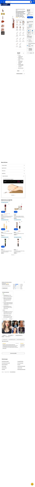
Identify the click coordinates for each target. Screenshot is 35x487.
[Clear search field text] (29, 2)
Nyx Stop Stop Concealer (5, 361)
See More (12, 195)
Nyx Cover (19, 364)
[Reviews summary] (21, 17)
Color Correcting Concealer (21, 366)
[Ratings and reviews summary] (24, 282)
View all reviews (5, 288)
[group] (20, 17)
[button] (11, 22)
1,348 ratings (23, 17)
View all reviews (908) (13, 353)
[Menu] (1, 2)
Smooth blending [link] (6, 306)
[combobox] (18, 2)
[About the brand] (23, 176)
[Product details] (24, 165)
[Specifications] (24, 168)
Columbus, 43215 (29, 36)
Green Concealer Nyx (5, 364)
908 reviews (7, 284)
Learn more (30, 50)
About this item (4, 162)
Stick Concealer (4, 366)
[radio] (17, 23)
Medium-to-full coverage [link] (7, 297)
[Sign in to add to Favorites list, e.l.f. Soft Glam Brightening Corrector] (21, 221)
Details (32, 45)
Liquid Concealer (20, 367)
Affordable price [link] (6, 295)
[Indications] (24, 170)
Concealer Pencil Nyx (20, 361)
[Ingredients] (24, 173)
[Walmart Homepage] (3, 2)
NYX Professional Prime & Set (21, 369)
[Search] (30, 2)
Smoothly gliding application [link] (8, 302)
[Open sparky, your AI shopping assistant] (32, 484)
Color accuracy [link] (6, 315)
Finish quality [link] (6, 311)
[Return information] (27, 15)
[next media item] (12, 21)
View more (12, 254)
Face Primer (3, 369)
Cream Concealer (4, 367)
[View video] (12, 22)
